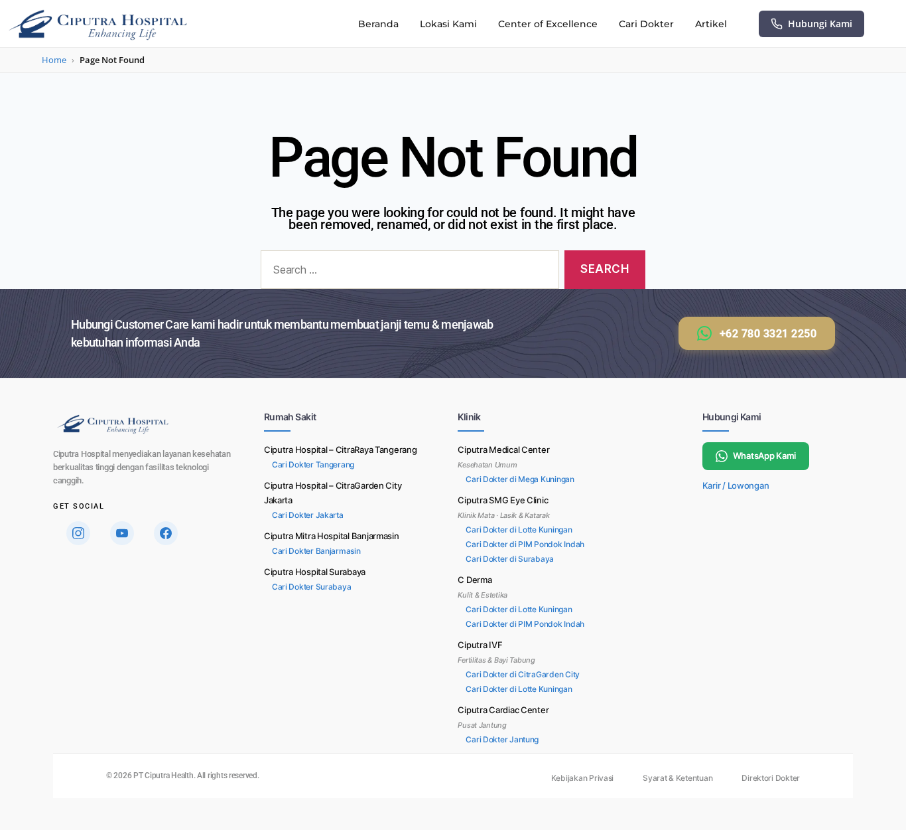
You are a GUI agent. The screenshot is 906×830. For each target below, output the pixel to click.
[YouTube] (122, 533)
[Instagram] (78, 533)
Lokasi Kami (448, 24)
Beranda (378, 24)
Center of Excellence (548, 24)
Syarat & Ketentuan (677, 778)
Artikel (711, 24)
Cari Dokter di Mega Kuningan (520, 479)
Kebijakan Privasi (582, 778)
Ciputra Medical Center (503, 449)
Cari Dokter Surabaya (312, 587)
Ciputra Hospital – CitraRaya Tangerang (340, 449)
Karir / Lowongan (735, 485)
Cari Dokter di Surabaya (510, 559)
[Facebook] (166, 533)
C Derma (474, 579)
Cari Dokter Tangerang (313, 464)
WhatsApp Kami (765, 455)
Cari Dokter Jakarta (308, 515)
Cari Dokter (646, 24)
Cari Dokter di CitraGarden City (523, 674)
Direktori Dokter (771, 778)
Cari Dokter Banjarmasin (316, 551)
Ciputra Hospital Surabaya (314, 571)
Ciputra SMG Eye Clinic (503, 500)
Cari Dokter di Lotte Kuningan (519, 530)
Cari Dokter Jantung (502, 739)
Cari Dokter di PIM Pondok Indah (525, 544)
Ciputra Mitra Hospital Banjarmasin (331, 536)
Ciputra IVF (480, 644)
